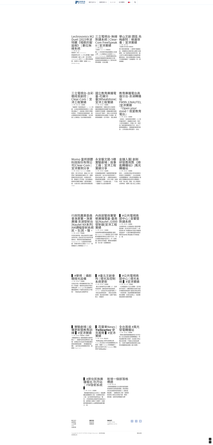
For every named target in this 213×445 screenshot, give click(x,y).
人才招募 (73, 63)
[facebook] (132, 60)
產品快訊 (91, 61)
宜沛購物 (121, 2)
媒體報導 (91, 63)
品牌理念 (73, 61)
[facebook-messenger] (140, 60)
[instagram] (136, 60)
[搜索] (135, 2)
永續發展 (73, 66)
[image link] (80, 2)
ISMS (72, 64)
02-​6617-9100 (111, 61)
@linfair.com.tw (112, 63)
